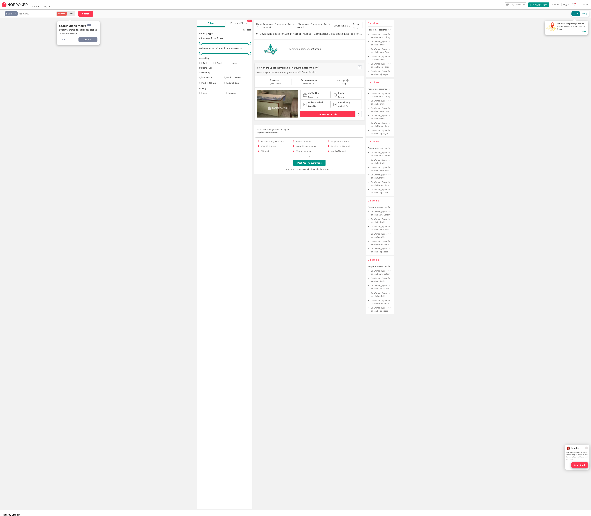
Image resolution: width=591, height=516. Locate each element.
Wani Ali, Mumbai (268, 146)
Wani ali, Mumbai (303, 151)
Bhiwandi (265, 151)
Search (85, 13)
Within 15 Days (234, 77)
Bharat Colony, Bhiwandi (272, 141)
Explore (87, 39)
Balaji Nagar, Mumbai (340, 146)
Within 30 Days (209, 82)
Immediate (207, 77)
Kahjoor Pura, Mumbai (341, 141)
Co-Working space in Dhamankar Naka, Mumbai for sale (286, 67)
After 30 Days (233, 82)
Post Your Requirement (309, 162)
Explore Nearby (309, 72)
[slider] (201, 43)
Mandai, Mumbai (338, 151)
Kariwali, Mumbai (303, 141)
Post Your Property (538, 4)
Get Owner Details (327, 114)
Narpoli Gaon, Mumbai (306, 146)
